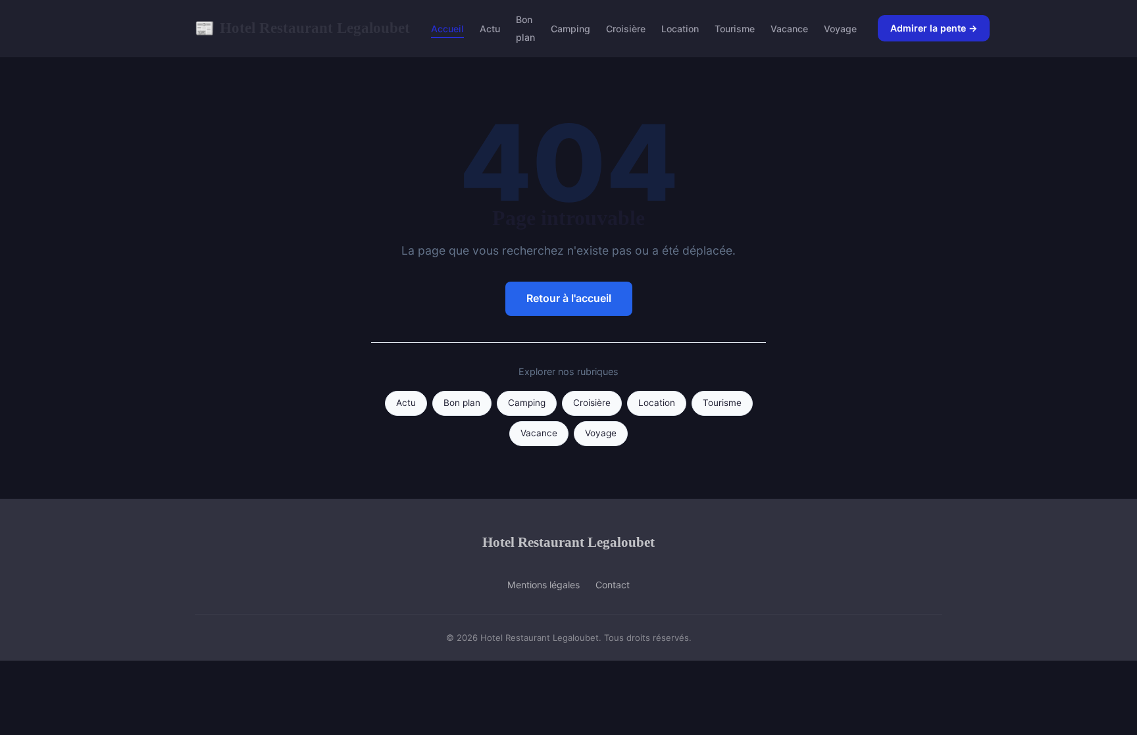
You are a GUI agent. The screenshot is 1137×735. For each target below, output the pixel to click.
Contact (612, 584)
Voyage (840, 28)
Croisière (625, 28)
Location (680, 28)
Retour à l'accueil (568, 298)
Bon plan (525, 28)
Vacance (789, 28)
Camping (570, 28)
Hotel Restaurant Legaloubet (302, 27)
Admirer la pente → (933, 28)
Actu (490, 28)
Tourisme (735, 28)
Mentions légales (543, 584)
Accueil (447, 28)
